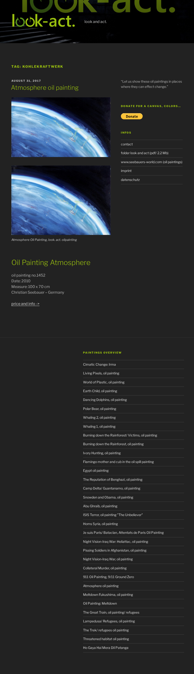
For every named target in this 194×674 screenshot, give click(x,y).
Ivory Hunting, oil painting (102, 453)
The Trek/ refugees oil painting (106, 630)
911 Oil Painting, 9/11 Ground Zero (108, 577)
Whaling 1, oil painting (99, 426)
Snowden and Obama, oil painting (108, 497)
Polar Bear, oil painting (99, 409)
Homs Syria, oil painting (100, 524)
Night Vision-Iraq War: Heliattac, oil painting (115, 541)
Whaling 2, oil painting (99, 417)
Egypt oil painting (96, 470)
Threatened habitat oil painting (106, 639)
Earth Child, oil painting (100, 391)
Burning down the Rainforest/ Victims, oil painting (120, 435)
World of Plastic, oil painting (103, 382)
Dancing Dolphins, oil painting (105, 400)
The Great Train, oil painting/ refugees (111, 612)
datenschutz (130, 180)
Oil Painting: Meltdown (100, 603)
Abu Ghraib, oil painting (100, 506)
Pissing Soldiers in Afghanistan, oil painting (114, 550)
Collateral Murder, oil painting (105, 568)
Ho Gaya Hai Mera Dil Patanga (105, 648)
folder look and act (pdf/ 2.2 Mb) (144, 153)
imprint (126, 171)
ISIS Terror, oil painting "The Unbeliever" (113, 515)
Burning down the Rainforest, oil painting (113, 444)
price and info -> (25, 303)
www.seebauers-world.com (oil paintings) (151, 162)
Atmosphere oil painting (45, 87)
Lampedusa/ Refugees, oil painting (109, 621)
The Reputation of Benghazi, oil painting (112, 479)
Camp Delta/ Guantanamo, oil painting (111, 488)
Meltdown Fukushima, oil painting (108, 595)
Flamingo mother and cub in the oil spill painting (118, 462)
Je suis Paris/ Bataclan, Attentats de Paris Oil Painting (123, 532)
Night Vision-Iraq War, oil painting (108, 559)
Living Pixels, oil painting (101, 373)
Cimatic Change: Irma (99, 364)
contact (127, 144)
